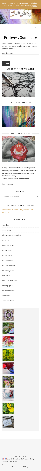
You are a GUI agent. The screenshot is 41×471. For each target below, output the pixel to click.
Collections (16, 459)
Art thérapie (6, 230)
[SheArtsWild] (20, 14)
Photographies (7, 285)
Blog (10, 462)
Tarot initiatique (8, 301)
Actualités (6, 225)
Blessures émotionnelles (11, 235)
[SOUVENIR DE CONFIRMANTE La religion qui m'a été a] (8, 408)
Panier (15, 462)
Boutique (5, 462)
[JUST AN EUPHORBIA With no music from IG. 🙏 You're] (8, 355)
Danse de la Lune (8, 245)
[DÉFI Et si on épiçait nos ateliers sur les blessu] (8, 422)
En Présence (25, 459)
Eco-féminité (7, 255)
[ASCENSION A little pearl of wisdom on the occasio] (8, 382)
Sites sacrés (6, 296)
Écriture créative (8, 265)
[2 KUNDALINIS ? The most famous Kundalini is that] (8, 395)
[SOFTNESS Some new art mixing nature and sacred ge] (8, 315)
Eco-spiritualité (7, 260)
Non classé (6, 275)
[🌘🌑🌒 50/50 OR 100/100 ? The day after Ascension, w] (8, 368)
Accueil (9, 459)
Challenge (5, 240)
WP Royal (26, 467)
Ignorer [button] (34, 6)
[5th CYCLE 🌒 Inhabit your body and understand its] (8, 342)
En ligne (32, 459)
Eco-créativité (7, 250)
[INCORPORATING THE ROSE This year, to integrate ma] (8, 328)
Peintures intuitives (9, 280)
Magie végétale (8, 270)
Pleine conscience (8, 291)
